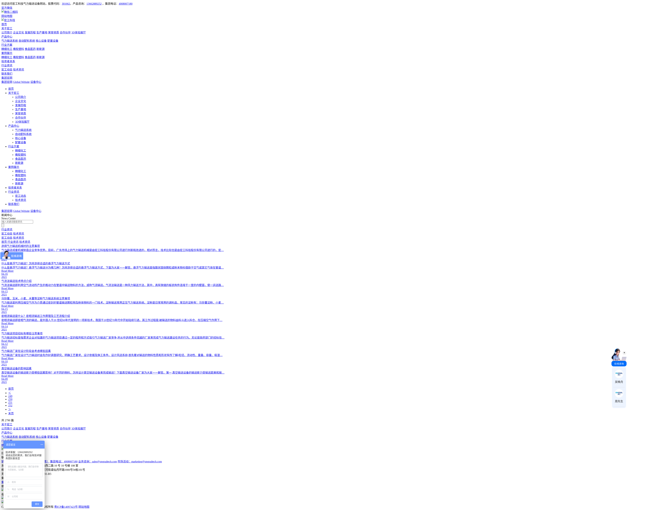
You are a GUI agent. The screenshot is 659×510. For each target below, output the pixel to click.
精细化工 (6, 49)
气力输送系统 (9, 40)
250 (10, 399)
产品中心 (6, 36)
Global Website (21, 81)
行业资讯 (6, 65)
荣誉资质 (53, 32)
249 (10, 396)
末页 (11, 413)
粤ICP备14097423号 (66, 506)
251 (10, 402)
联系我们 (6, 73)
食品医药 (30, 49)
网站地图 (83, 506)
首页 (4, 24)
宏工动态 (6, 69)
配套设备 (52, 40)
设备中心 (35, 81)
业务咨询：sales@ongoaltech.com (97, 461)
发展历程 (30, 32)
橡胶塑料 (18, 49)
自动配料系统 (27, 40)
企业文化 (18, 32)
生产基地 (41, 32)
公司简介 (6, 32)
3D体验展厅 (78, 32)
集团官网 (6, 77)
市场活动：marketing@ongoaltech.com (140, 461)
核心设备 (41, 40)
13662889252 (94, 3)
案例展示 (6, 53)
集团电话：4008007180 (64, 461)
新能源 (40, 49)
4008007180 (125, 3)
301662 (66, 3)
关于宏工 (6, 28)
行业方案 (6, 44)
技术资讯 (18, 69)
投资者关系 (8, 61)
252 (10, 405)
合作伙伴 (65, 32)
